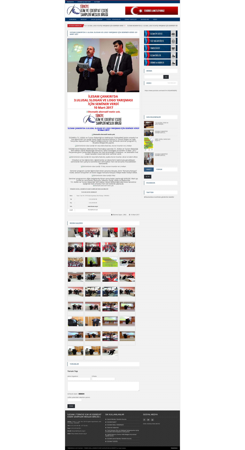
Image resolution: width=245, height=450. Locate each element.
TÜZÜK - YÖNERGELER (113, 19)
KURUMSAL (72, 19)
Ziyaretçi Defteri (84, 2)
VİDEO (155, 19)
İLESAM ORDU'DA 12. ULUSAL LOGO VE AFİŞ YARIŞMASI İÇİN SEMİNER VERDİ (96, 25)
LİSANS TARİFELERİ (131, 19)
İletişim (97, 2)
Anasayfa (70, 2)
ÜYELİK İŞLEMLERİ (96, 19)
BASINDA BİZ (145, 19)
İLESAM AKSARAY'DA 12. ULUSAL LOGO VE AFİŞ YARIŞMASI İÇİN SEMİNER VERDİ (151, 25)
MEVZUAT (84, 19)
